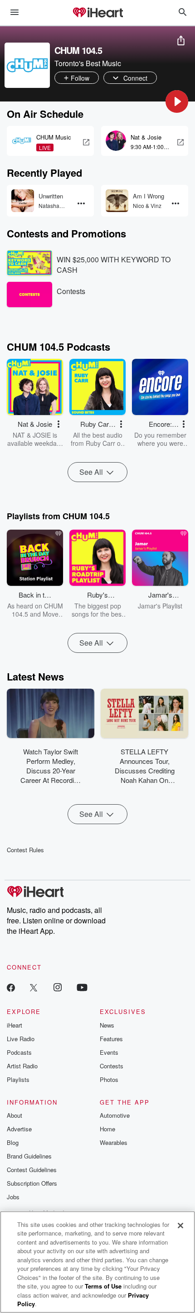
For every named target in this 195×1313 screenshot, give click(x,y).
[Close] (180, 1226)
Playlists (18, 1079)
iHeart (14, 1025)
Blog (13, 1142)
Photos (109, 1079)
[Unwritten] (22, 200)
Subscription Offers (32, 1183)
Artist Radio (22, 1066)
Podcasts (19, 1052)
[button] (177, 101)
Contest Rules (25, 849)
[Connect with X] (33, 987)
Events (109, 1052)
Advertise (19, 1129)
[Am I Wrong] (117, 200)
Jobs (13, 1196)
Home (107, 1129)
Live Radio (20, 1038)
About (14, 1115)
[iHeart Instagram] (58, 987)
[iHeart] (97, 13)
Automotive (115, 1115)
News (107, 1025)
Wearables (113, 1142)
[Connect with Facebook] (11, 987)
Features (111, 1038)
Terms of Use (103, 1286)
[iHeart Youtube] (82, 987)
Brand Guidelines (29, 1156)
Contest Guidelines (32, 1169)
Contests (111, 1066)
